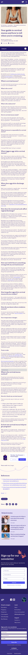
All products (4, 607)
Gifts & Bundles (4, 616)
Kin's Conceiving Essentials (7, 361)
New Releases (4, 619)
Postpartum (4, 612)
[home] (2, 2)
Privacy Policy (9, 653)
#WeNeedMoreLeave (20, 614)
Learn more (14, 459)
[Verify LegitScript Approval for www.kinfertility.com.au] (24, 599)
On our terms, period (19, 612)
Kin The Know (4, 25)
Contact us (17, 620)
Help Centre (17, 622)
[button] (22, 2)
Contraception (4, 614)
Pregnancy (3, 609)
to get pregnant (9, 76)
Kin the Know (18, 609)
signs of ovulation (19, 313)
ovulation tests (18, 354)
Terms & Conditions (17, 653)
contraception (17, 277)
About (16, 607)
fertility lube (11, 279)
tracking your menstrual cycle (17, 74)
